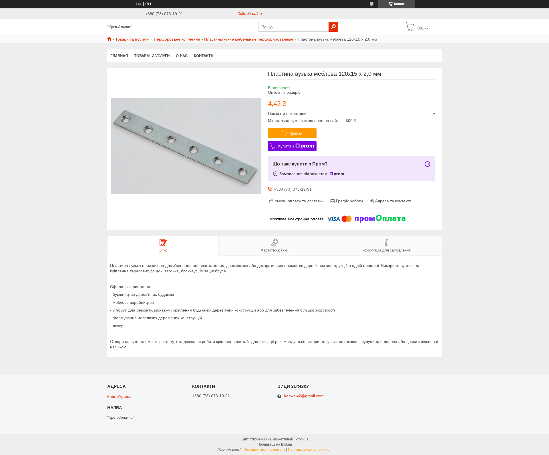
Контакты (204, 56)
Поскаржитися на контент (264, 450)
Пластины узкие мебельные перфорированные (248, 39)
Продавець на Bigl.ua (274, 444)
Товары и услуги (152, 56)
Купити (296, 133)
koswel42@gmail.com (304, 396)
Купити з (286, 146)
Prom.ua (302, 439)
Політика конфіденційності (310, 450)
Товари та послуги (132, 39)
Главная (119, 56)
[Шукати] (333, 27)
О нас (182, 56)
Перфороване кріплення (177, 39)
